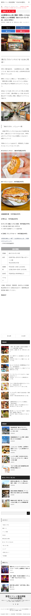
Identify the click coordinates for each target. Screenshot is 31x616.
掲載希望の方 (12, 609)
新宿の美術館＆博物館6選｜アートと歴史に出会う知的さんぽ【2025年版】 (20, 491)
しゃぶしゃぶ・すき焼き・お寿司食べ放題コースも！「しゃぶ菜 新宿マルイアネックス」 (20, 448)
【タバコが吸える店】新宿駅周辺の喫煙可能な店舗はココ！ (20, 466)
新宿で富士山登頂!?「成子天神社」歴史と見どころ (20, 586)
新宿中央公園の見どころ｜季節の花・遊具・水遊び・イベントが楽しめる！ (20, 482)
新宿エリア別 (17, 404)
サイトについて (17, 609)
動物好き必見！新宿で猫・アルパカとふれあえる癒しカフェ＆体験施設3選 (20, 501)
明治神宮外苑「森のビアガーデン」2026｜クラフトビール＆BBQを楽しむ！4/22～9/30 (19, 429)
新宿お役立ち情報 (6, 538)
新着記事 (17, 368)
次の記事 (23, 336)
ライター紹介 (6, 609)
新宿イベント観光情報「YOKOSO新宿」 (15, 597)
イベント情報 (22, 368)
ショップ (4, 548)
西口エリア (14, 406)
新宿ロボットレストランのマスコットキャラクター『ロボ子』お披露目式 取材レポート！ (20, 568)
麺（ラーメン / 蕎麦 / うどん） (22, 359)
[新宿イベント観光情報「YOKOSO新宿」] (13, 2)
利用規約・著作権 (18, 610)
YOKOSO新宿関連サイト (26, 609)
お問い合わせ (12, 610)
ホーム (2, 609)
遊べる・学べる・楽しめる (7, 542)
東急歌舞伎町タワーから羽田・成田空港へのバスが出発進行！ (20, 438)
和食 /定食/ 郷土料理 (19, 395)
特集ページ (4, 528)
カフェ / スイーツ (18, 377)
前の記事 (9, 336)
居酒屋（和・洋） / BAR (11, 22)
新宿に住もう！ (6, 552)
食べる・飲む (19, 22)
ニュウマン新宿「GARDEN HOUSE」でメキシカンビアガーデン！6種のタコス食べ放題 (20, 458)
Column (4, 535)
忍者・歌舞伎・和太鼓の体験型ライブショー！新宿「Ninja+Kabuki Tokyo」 (20, 576)
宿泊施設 (5, 555)
